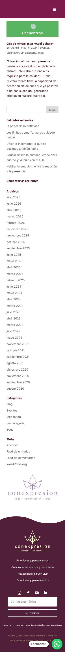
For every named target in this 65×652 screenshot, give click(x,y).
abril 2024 (13, 299)
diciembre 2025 (17, 229)
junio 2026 (13, 203)
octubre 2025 (15, 242)
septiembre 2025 (18, 248)
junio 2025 (13, 254)
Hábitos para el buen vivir (33, 573)
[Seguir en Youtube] (36, 592)
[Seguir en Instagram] (19, 592)
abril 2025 (13, 267)
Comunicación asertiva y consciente (32, 567)
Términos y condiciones (13, 625)
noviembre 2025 (17, 235)
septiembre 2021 (17, 356)
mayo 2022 (14, 337)
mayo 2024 (14, 293)
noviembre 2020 (17, 376)
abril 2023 (13, 318)
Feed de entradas (18, 451)
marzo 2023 (14, 325)
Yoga (41, 52)
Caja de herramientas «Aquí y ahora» (30, 43)
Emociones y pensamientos (33, 560)
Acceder (12, 445)
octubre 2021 (15, 350)
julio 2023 (13, 312)
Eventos (44, 47)
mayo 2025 (14, 261)
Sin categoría (28, 52)
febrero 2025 (15, 280)
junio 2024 (13, 286)
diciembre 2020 (17, 369)
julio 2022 (13, 331)
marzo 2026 (14, 216)
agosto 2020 (15, 388)
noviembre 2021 (17, 344)
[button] (57, 644)
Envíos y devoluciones (52, 625)
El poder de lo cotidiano (22, 126)
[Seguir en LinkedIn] (45, 592)
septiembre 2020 (18, 382)
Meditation (12, 52)
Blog (9, 404)
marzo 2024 (14, 306)
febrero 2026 (15, 223)
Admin (15, 47)
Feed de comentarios (20, 458)
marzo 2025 (14, 274)
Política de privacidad (33, 625)
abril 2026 (13, 210)
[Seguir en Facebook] (28, 592)
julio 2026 (13, 197)
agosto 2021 (14, 363)
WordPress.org (16, 464)
